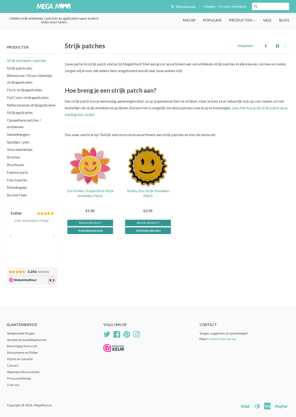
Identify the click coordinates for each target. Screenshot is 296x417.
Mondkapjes (17, 187)
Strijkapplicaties (20, 112)
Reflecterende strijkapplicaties (31, 105)
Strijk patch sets (19, 68)
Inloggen (209, 6)
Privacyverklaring (19, 378)
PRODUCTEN (241, 20)
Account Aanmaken (232, 6)
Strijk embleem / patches (26, 60)
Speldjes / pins (18, 142)
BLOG (284, 20)
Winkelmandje (185, 7)
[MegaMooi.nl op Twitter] (106, 333)
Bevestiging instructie (22, 346)
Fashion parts (17, 172)
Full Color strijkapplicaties (28, 97)
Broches (13, 157)
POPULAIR (212, 20)
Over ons (13, 385)
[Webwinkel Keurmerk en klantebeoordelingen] (113, 353)
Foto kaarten (17, 180)
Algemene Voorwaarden (23, 372)
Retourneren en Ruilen (22, 352)
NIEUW (189, 20)
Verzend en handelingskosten (26, 340)
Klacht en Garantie (20, 359)
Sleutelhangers (18, 134)
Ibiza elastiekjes (20, 149)
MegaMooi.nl (43, 405)
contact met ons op (222, 339)
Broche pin (15, 164)
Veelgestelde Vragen (21, 333)
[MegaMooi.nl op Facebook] (116, 333)
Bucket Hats (17, 195)
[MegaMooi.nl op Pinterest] (126, 333)
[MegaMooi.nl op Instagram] (136, 333)
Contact (12, 365)
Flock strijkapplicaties (24, 90)
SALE (267, 20)
